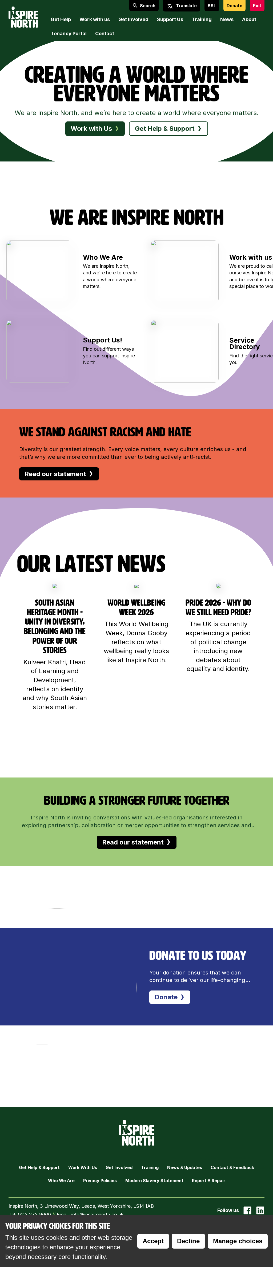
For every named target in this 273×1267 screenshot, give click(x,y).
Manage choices (237, 1241)
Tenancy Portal (69, 33)
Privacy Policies (100, 1180)
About (249, 19)
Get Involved (133, 19)
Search (147, 5)
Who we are (61, 1180)
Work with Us (82, 1167)
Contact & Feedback (232, 1167)
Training (202, 19)
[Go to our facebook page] (247, 1210)
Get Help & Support (39, 1167)
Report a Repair (208, 1180)
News (227, 19)
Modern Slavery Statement (154, 1180)
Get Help (61, 19)
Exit (257, 5)
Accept (153, 1241)
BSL (212, 5)
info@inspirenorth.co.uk (97, 1214)
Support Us (170, 19)
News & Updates (184, 1167)
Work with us (94, 19)
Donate (234, 5)
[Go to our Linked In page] (260, 1210)
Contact (104, 33)
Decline (188, 1241)
